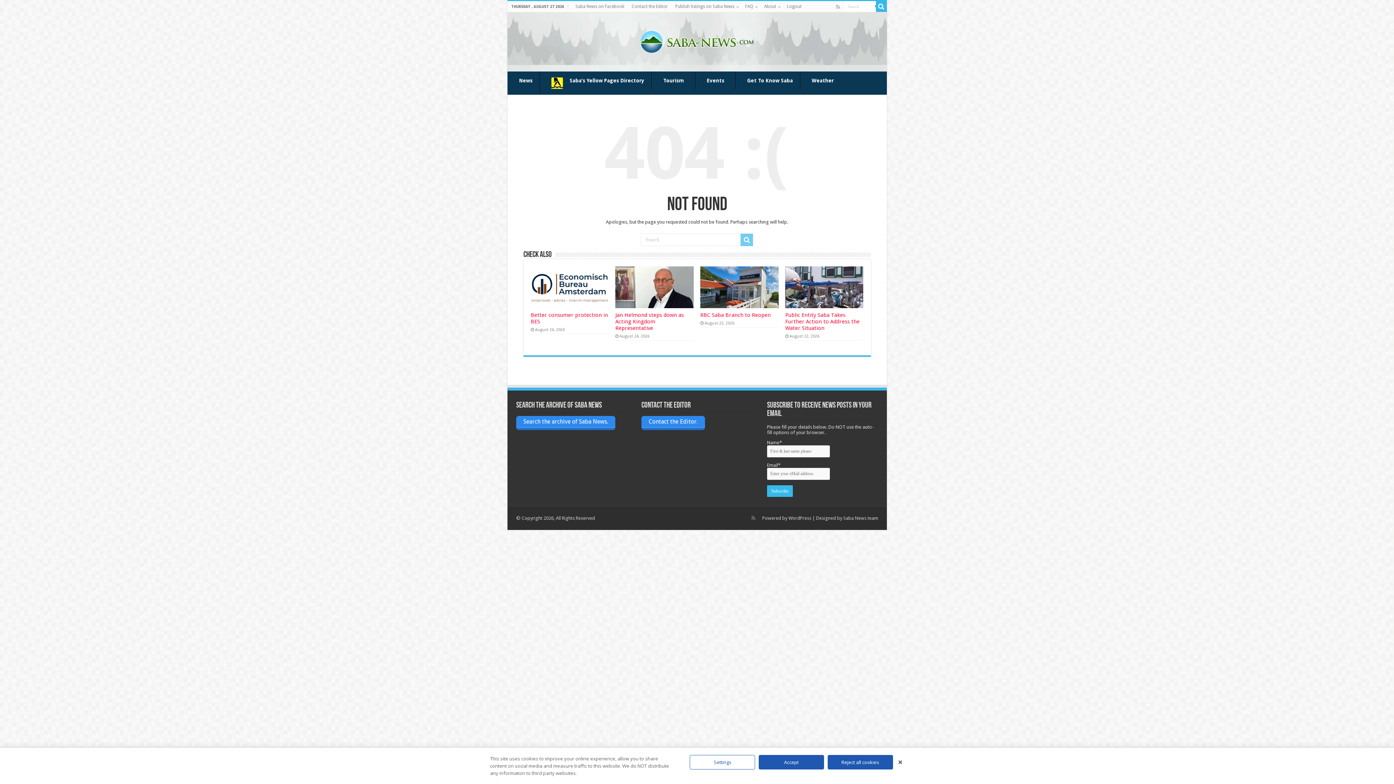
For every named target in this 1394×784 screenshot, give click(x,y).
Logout (794, 6)
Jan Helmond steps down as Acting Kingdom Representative (649, 321)
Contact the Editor (650, 6)
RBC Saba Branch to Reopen (735, 315)
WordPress (799, 518)
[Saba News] (697, 40)
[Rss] (838, 7)
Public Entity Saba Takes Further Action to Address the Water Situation (822, 321)
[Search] (881, 6)
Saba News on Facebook (599, 6)
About (770, 6)
